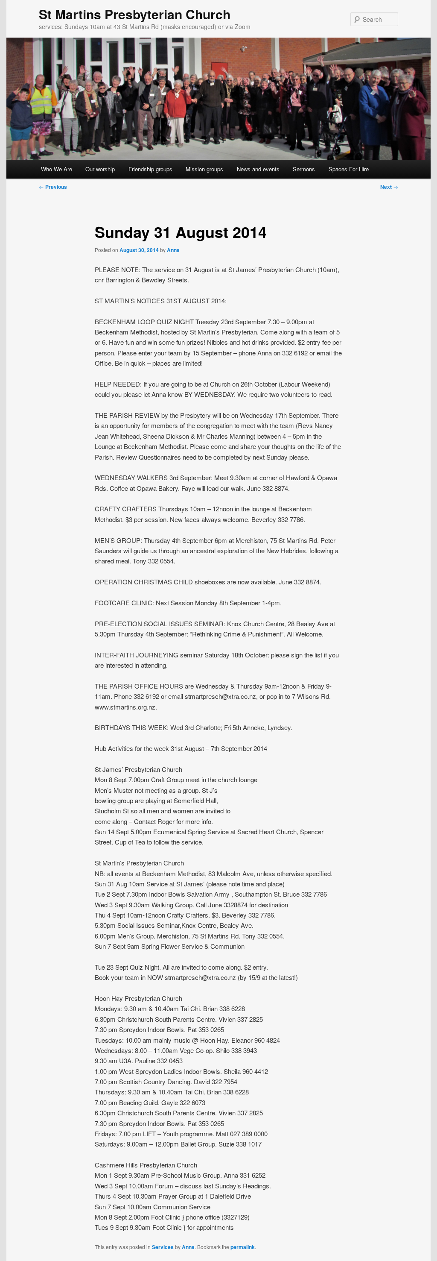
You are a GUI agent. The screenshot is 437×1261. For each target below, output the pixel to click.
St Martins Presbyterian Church (134, 14)
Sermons (304, 169)
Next (389, 187)
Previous (53, 187)
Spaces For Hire (349, 169)
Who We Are (56, 169)
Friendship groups (150, 169)
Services (163, 1247)
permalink (242, 1247)
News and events (258, 169)
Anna (173, 250)
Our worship (100, 169)
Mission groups (204, 169)
